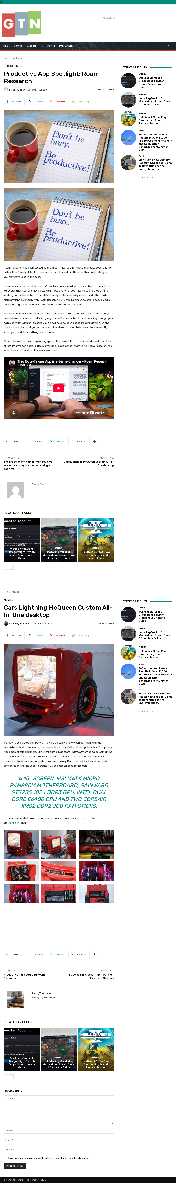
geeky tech (18, 90)
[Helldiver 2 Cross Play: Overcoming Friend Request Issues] (96, 540)
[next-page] (11, 567)
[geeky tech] (6, 89)
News (141, 131)
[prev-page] (6, 567)
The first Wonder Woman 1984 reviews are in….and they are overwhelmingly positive (28, 465)
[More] (94, 441)
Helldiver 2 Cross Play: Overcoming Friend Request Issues (95, 555)
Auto (141, 156)
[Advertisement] (86, 25)
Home (7, 58)
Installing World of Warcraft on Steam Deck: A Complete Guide (59, 555)
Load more (145, 177)
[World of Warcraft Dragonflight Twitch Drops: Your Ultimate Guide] (22, 540)
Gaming (21, 545)
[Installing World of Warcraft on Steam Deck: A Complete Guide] (59, 540)
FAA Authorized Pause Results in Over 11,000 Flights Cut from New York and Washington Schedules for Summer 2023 (155, 142)
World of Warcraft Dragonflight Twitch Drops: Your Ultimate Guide (22, 553)
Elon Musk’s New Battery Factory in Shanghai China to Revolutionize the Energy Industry (155, 164)
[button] (169, 46)
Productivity (18, 58)
